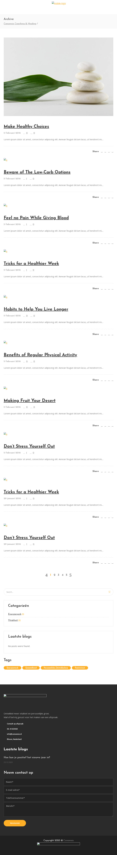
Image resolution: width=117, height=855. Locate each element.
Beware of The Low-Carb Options (37, 172)
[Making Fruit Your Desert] (5, 388)
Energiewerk (14, 614)
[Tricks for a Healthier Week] (5, 251)
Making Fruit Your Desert (30, 401)
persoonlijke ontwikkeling (56, 668)
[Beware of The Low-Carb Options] (5, 159)
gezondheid (31, 668)
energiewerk (12, 668)
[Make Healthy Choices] (58, 76)
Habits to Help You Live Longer (36, 309)
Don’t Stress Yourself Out (29, 446)
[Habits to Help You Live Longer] (5, 296)
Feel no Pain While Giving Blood (36, 218)
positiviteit (80, 668)
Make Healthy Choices (26, 126)
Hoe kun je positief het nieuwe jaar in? (27, 757)
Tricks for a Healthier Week (31, 264)
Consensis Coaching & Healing (20, 24)
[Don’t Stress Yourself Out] (5, 433)
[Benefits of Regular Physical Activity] (5, 342)
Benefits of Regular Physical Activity (40, 355)
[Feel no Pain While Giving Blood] (5, 205)
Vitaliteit (13, 620)
